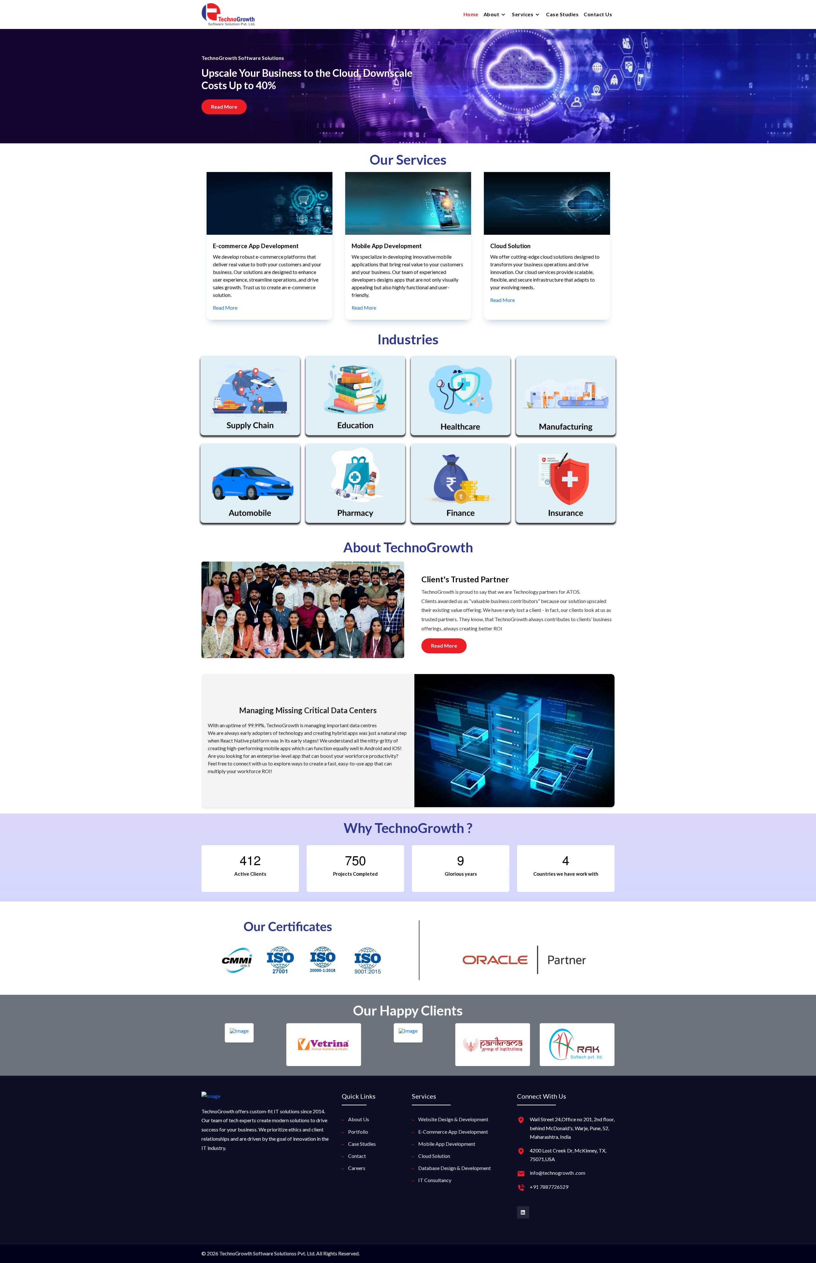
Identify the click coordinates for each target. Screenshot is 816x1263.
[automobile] (250, 488)
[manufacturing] (566, 400)
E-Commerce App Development (453, 1132)
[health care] (460, 400)
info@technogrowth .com (557, 1173)
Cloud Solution (233, 245)
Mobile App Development (446, 1144)
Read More (225, 300)
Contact (357, 1156)
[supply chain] (250, 400)
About (492, 14)
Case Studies (562, 14)
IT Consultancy (510, 245)
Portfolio (358, 1132)
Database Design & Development (454, 1168)
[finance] (460, 488)
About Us (358, 1119)
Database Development (384, 245)
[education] (355, 400)
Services (523, 14)
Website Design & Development (453, 1119)
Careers (356, 1168)
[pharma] (355, 488)
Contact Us (598, 14)
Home (470, 14)
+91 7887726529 (549, 1187)
